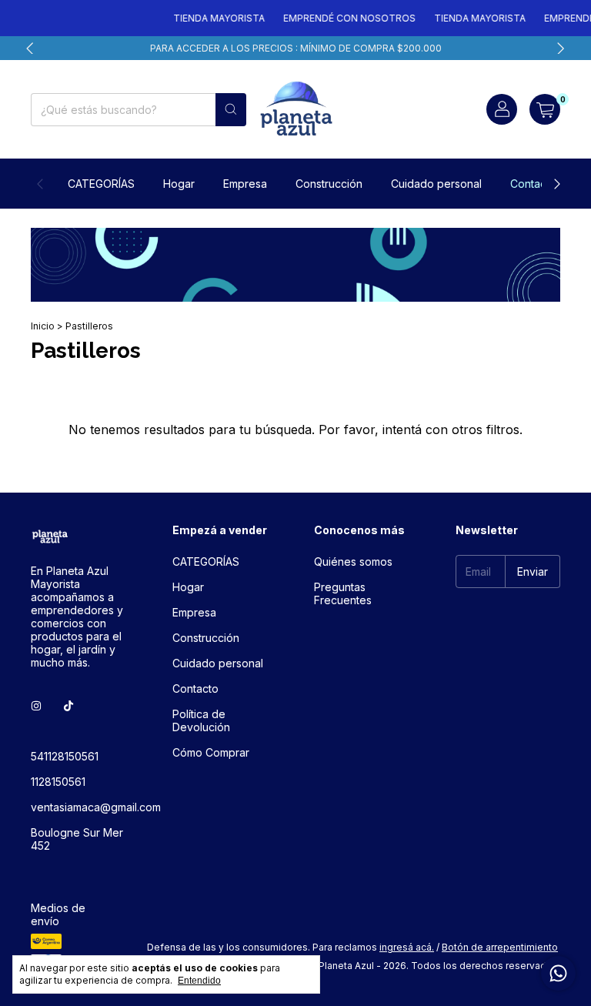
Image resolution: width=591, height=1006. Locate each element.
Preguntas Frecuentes (343, 593)
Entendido (199, 980)
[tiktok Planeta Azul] (68, 706)
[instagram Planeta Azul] (36, 706)
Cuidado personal (436, 183)
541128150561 (64, 756)
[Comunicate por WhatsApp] (558, 973)
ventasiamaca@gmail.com (96, 807)
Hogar (179, 183)
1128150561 (58, 781)
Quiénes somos (353, 561)
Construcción (329, 183)
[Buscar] (230, 109)
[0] (544, 109)
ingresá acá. (406, 947)
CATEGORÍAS (101, 183)
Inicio (43, 326)
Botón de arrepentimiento (500, 947)
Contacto (533, 183)
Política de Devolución (201, 720)
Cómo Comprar (210, 752)
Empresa (245, 183)
